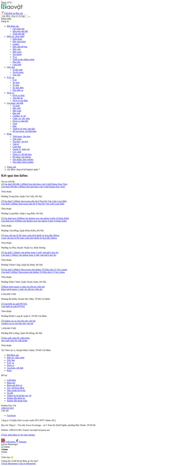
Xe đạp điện (18, 87)
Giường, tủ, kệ (19, 116)
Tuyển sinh (18, 70)
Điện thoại (17, 39)
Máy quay (17, 52)
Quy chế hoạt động (15, 388)
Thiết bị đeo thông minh (23, 59)
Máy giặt (17, 108)
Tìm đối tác (18, 98)
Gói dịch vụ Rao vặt (13, 13)
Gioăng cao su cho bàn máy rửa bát (17, 323)
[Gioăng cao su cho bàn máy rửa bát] (18, 321)
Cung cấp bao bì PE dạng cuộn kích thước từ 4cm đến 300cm (29, 238)
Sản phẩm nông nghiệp (23, 162)
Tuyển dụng (18, 72)
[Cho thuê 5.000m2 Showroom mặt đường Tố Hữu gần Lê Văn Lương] (34, 269)
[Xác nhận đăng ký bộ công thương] (18, 435)
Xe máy (16, 82)
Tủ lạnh (16, 105)
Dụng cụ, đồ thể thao (22, 154)
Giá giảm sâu (18, 28)
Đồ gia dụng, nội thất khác (25, 131)
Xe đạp (16, 85)
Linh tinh (17, 146)
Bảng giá (11, 383)
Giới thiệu (11, 380)
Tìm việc (17, 75)
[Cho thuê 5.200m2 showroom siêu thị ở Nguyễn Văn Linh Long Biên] (34, 201)
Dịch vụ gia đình (20, 100)
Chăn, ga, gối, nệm (21, 118)
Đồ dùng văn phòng (22, 157)
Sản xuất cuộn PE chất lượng (14, 340)
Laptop (16, 44)
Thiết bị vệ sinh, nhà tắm (24, 129)
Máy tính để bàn (20, 46)
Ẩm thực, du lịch (20, 141)
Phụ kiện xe (18, 90)
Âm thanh (17, 54)
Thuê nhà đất (18, 34)
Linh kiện (17, 64)
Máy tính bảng (19, 41)
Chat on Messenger (27, 463)
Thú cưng (17, 139)
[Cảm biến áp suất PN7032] (14, 304)
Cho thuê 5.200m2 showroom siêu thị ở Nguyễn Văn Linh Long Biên (32, 204)
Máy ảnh (17, 49)
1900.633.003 (7, 408)
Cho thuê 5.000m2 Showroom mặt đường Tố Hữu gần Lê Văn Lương (33, 272)
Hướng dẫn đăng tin (16, 398)
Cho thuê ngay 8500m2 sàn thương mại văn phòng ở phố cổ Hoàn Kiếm (34, 221)
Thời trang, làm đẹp (21, 136)
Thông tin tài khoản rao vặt (19, 395)
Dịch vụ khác (19, 95)
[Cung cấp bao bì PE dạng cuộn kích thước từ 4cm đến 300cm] (30, 235)
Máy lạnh (17, 111)
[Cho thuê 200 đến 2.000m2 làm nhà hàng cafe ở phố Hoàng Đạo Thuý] (34, 184)
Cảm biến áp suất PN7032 (13, 306)
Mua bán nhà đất (20, 31)
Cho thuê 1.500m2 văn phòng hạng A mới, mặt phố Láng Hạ (28, 255)
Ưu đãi (10, 393)
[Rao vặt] (12, 9)
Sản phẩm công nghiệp (23, 159)
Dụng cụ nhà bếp (20, 121)
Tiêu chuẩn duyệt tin (16, 390)
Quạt (15, 123)
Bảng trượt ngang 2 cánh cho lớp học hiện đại (21, 289)
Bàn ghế (16, 113)
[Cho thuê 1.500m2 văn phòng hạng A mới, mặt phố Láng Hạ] (29, 252)
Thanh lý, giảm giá (21, 149)
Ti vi (15, 57)
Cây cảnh (17, 152)
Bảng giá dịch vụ (14, 385)
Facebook (11, 415)
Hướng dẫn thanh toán (17, 400)
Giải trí (16, 144)
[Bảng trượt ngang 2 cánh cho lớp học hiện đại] (23, 286)
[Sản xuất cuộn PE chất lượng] (15, 338)
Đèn (14, 126)
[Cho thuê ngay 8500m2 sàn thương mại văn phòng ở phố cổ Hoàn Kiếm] (35, 218)
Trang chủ (11, 167)
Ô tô (15, 80)
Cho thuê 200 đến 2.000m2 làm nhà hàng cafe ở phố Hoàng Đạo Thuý (33, 186)
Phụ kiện (17, 62)
